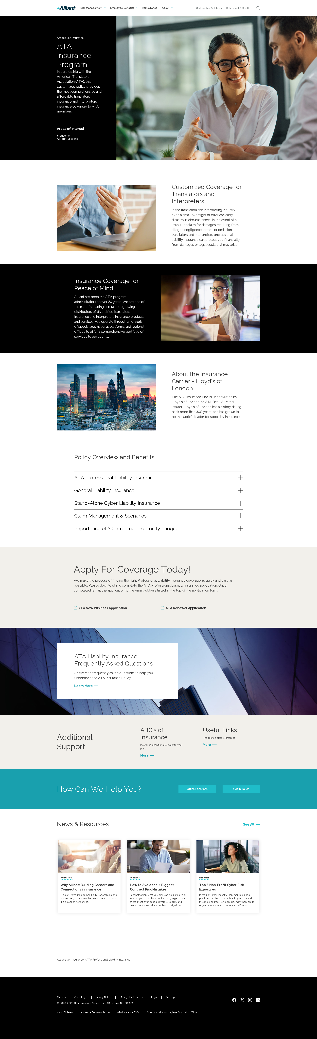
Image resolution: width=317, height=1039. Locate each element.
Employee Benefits (122, 7)
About (166, 7)
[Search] (258, 8)
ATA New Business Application (102, 608)
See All (248, 824)
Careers (61, 997)
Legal (154, 997)
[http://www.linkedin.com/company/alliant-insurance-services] (258, 1000)
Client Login (80, 997)
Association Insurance (70, 959)
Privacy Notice (103, 997)
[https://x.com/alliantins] (242, 1000)
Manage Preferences (131, 997)
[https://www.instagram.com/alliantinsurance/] (250, 1000)
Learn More (83, 686)
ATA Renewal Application (186, 608)
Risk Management (91, 7)
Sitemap (170, 997)
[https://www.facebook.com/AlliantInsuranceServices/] (234, 1000)
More (144, 755)
